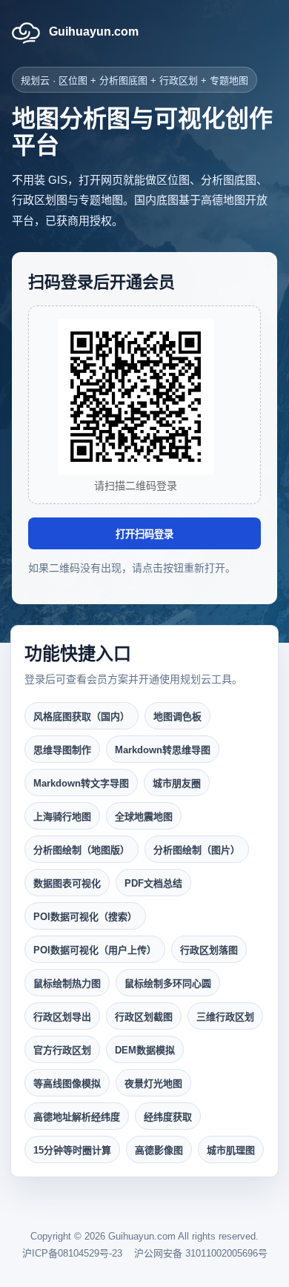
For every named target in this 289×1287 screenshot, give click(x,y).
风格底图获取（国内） (81, 716)
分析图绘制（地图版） (81, 850)
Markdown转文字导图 (81, 783)
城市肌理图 (231, 1150)
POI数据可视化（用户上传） (94, 950)
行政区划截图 (144, 1016)
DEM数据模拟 (145, 1050)
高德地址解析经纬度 (76, 1116)
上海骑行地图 (62, 816)
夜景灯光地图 (153, 1083)
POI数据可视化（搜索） (85, 916)
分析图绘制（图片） (196, 850)
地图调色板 (177, 716)
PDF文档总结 (153, 883)
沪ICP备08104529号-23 (72, 1253)
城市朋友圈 (177, 783)
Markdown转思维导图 (162, 749)
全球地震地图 (144, 816)
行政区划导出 (62, 1016)
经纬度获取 (168, 1116)
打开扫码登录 (144, 534)
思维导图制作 (62, 749)
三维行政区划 (225, 1016)
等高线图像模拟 (67, 1083)
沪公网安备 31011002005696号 (201, 1253)
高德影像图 (159, 1150)
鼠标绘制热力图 (67, 983)
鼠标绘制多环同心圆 (167, 983)
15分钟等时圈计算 (72, 1150)
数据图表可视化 (67, 883)
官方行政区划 (62, 1050)
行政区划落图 (209, 950)
